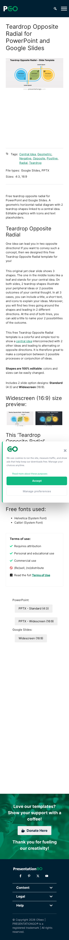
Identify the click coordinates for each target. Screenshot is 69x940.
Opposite (39, 158)
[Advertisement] (34, 118)
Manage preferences (37, 491)
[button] (65, 451)
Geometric (44, 154)
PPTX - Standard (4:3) (34, 608)
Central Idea (27, 154)
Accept (37, 480)
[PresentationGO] (10, 8)
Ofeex (40, 919)
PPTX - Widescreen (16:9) (36, 621)
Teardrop (35, 163)
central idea (24, 341)
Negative (25, 158)
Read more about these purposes (29, 473)
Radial (23, 163)
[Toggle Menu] (64, 8)
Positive (52, 158)
